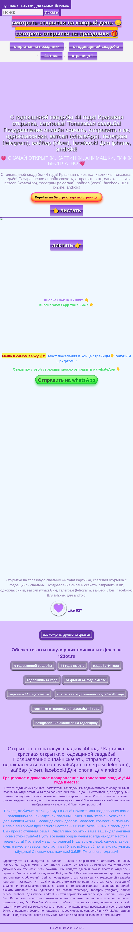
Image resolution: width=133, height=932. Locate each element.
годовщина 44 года (42, 679)
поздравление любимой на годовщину (66, 722)
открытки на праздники (37, 46)
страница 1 (82, 55)
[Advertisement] (66, 87)
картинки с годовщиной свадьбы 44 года (66, 708)
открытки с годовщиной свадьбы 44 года (90, 694)
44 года (51, 55)
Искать (51, 12)
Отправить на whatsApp (66, 379)
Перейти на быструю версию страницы (66, 197)
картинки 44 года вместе (29, 694)
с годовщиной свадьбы (96, 46)
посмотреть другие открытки (66, 635)
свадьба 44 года (106, 665)
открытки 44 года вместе (86, 679)
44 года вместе (72, 665)
